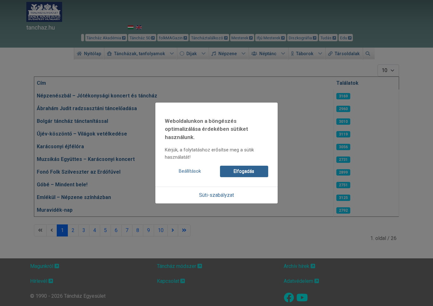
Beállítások (190, 171)
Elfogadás (244, 171)
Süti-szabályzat (216, 195)
